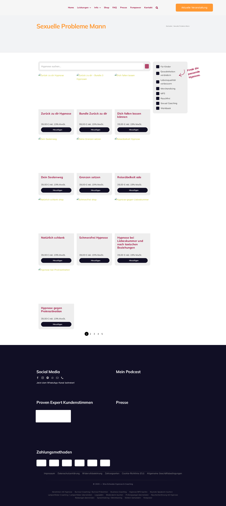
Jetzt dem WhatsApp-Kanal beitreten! (55, 382)
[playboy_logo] (124, 413)
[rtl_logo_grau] (124, 431)
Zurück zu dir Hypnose (56, 113)
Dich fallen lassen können (129, 115)
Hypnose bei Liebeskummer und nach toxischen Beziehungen (130, 242)
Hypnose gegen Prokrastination (51, 309)
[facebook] (37, 378)
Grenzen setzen (89, 177)
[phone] (62, 378)
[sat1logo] (143, 428)
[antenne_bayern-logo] (162, 411)
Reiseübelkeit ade (129, 177)
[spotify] (47, 378)
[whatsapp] (52, 378)
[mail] (57, 378)
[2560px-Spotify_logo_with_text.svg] (127, 380)
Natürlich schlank (53, 237)
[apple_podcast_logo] (146, 380)
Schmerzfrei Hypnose (93, 237)
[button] (157, 8)
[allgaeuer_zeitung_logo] (181, 432)
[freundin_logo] (181, 413)
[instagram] (42, 378)
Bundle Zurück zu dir (93, 113)
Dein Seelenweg (52, 177)
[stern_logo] (143, 413)
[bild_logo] (162, 426)
